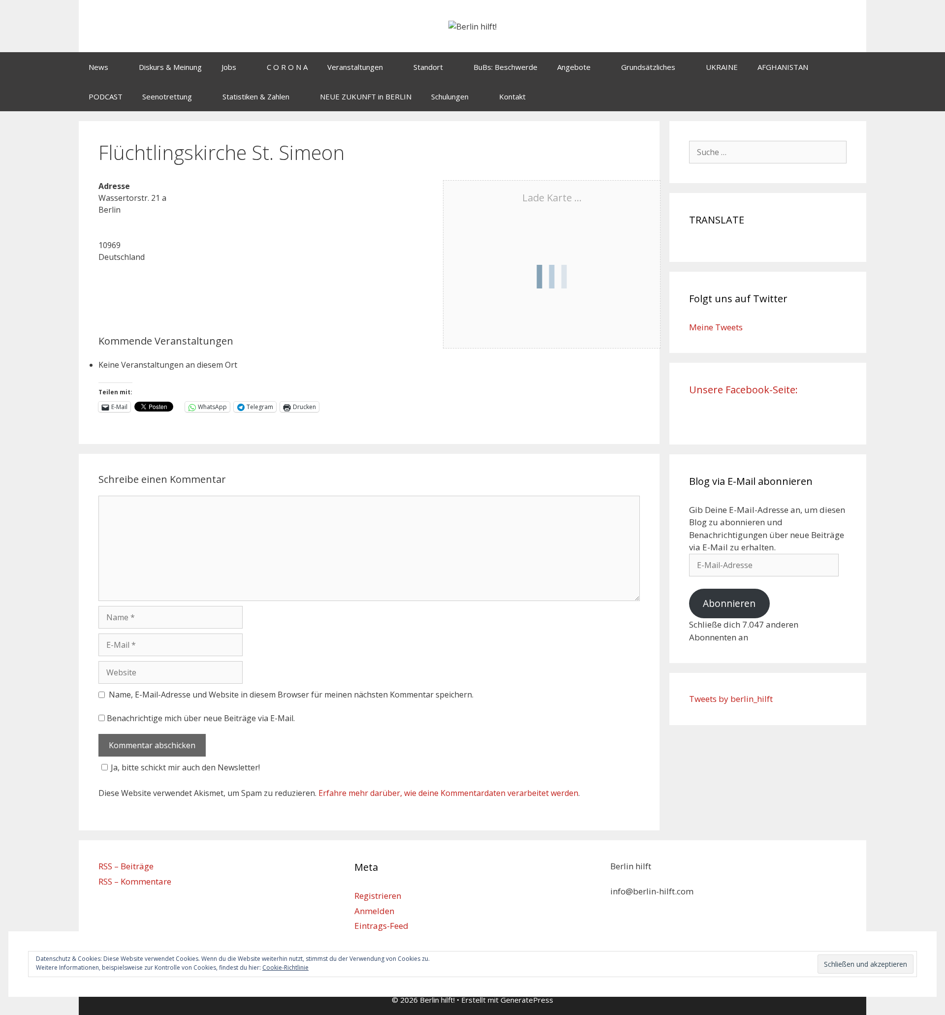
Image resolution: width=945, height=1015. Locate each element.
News (98, 67)
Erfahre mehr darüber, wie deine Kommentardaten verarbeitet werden (448, 793)
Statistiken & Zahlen (255, 96)
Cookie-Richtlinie (285, 967)
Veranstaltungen (355, 67)
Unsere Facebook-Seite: (743, 389)
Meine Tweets (716, 327)
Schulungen (450, 96)
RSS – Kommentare (134, 881)
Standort (428, 67)
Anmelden (374, 911)
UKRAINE (722, 67)
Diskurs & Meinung (170, 67)
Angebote (574, 67)
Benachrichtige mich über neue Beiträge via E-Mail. (201, 718)
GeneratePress (527, 1000)
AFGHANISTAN (782, 67)
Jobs (228, 67)
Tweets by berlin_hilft (731, 698)
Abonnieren (729, 603)
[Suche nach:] (768, 152)
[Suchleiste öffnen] (851, 96)
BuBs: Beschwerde (505, 67)
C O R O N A (287, 67)
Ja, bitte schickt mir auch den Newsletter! (185, 767)
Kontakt (512, 96)
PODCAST (106, 96)
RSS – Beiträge (126, 866)
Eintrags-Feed (381, 925)
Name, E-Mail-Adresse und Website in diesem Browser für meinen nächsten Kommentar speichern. (291, 694)
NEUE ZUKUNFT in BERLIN (365, 96)
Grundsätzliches (648, 67)
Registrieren (377, 895)
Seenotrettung (167, 96)
